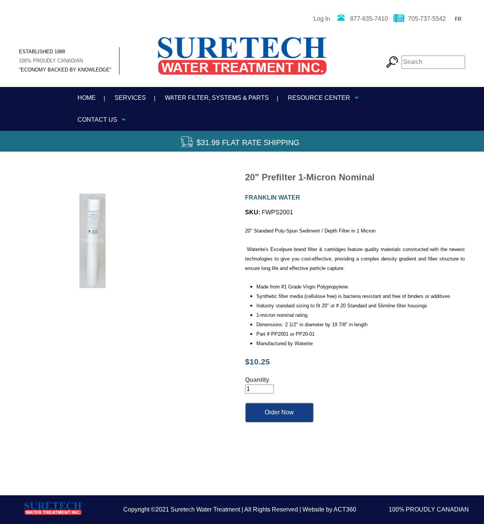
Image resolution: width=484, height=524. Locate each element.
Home (87, 98)
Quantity (257, 380)
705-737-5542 (427, 19)
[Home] (242, 59)
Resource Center (319, 98)
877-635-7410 (369, 19)
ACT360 (345, 509)
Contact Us (97, 119)
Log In (321, 19)
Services (130, 98)
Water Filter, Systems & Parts (217, 98)
